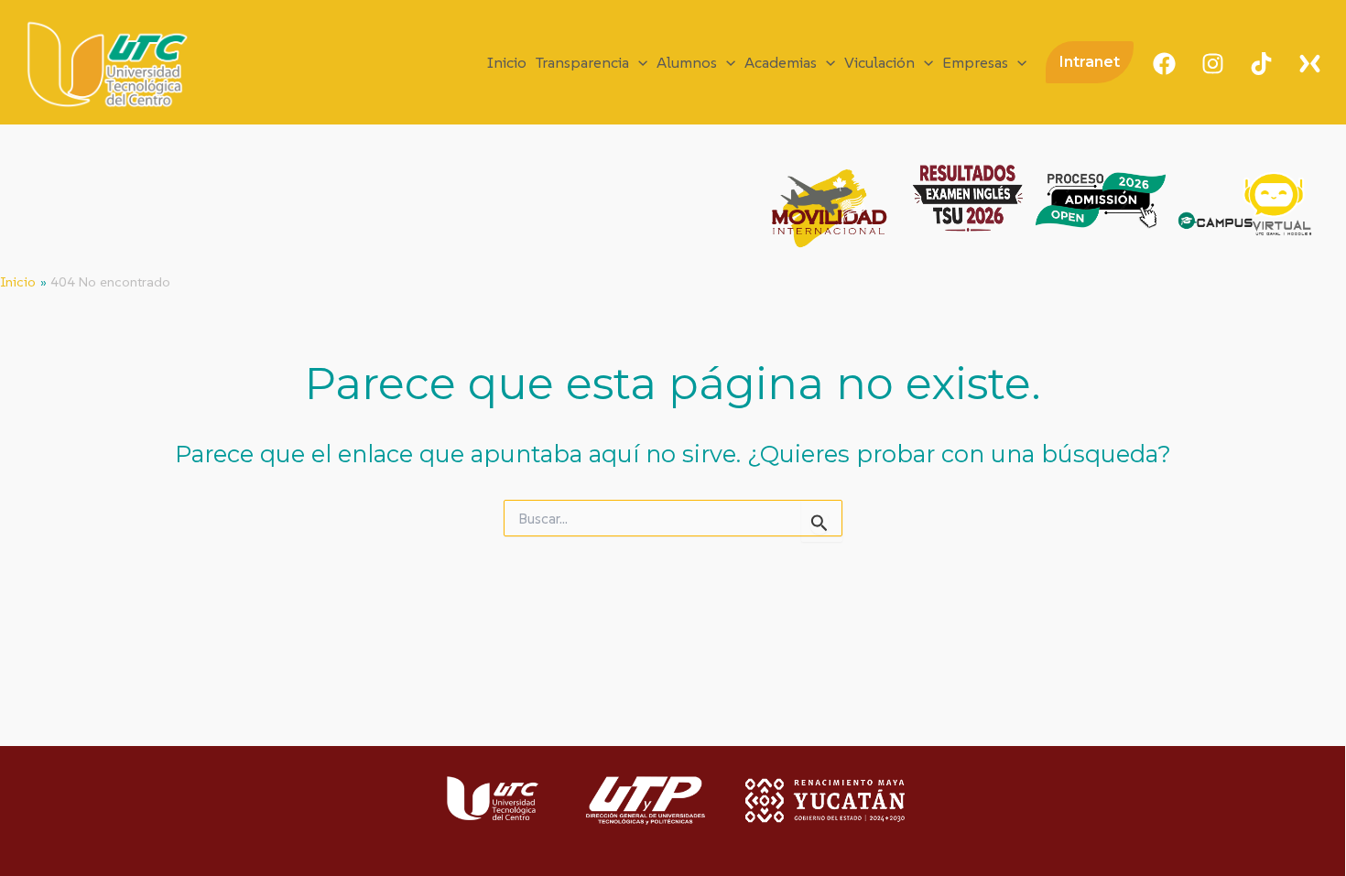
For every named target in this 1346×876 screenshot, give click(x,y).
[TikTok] (1261, 63)
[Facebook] (1164, 63)
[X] (1309, 63)
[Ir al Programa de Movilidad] (828, 208)
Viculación (879, 62)
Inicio (506, 62)
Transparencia (582, 62)
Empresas (975, 62)
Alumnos (687, 62)
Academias (780, 62)
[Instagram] (1212, 63)
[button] (638, 62)
